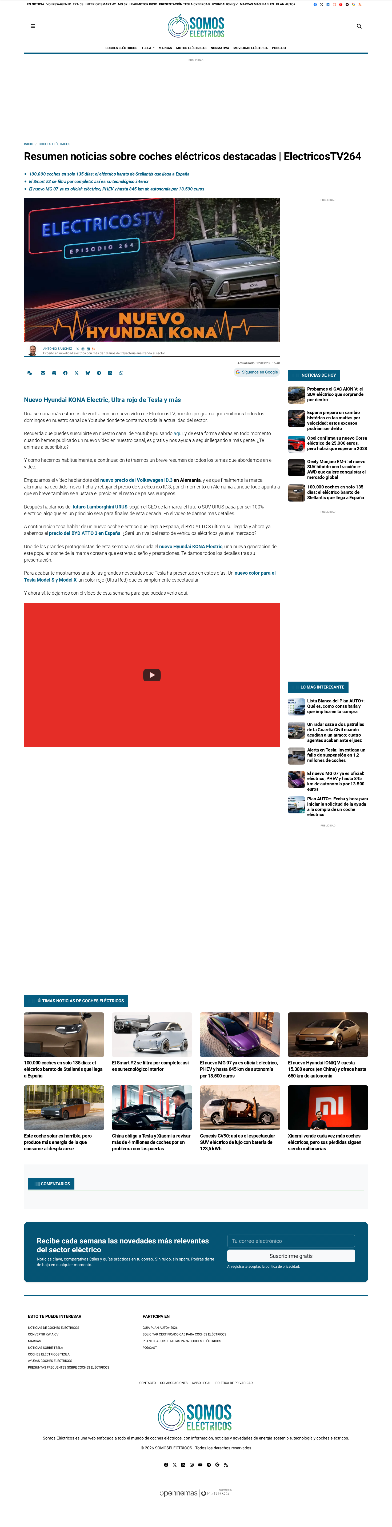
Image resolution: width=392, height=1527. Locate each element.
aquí (178, 433)
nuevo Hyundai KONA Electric (190, 546)
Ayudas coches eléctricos (50, 1361)
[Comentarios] (30, 373)
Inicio (28, 144)
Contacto (147, 1383)
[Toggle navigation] (33, 26)
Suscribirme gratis (291, 1256)
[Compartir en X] (76, 373)
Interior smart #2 (101, 4)
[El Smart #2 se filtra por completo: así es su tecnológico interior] (152, 1034)
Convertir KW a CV (43, 1334)
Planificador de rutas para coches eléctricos (182, 1341)
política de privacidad (282, 1267)
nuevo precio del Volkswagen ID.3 (136, 480)
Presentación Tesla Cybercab (184, 4)
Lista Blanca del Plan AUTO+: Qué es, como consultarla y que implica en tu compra (336, 706)
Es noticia (35, 4)
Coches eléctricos (54, 144)
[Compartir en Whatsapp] (121, 373)
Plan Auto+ (285, 4)
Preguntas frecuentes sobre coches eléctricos (68, 1367)
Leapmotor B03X (143, 4)
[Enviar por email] (43, 373)
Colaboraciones (173, 1383)
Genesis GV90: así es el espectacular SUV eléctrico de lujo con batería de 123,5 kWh (237, 1142)
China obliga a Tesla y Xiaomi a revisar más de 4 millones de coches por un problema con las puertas (151, 1142)
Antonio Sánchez (58, 349)
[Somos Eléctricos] (196, 26)
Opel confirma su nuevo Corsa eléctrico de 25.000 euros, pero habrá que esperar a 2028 (337, 443)
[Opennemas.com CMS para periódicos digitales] (196, 1498)
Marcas (34, 1341)
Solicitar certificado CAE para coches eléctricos (184, 1334)
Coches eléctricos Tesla (49, 1354)
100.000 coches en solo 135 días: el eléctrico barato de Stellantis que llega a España (109, 174)
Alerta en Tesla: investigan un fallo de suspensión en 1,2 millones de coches (336, 755)
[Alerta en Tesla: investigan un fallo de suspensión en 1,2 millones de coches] (296, 755)
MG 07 (122, 4)
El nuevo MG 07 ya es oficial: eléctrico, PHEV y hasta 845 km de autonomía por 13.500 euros (117, 189)
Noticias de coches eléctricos (53, 1328)
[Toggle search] (359, 26)
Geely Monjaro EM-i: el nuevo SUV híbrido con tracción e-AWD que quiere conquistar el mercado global (336, 469)
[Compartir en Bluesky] (87, 373)
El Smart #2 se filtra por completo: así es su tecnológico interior (89, 181)
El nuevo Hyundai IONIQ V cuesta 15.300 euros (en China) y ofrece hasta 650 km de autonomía (327, 1069)
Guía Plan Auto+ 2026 (160, 1328)
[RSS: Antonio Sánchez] (93, 349)
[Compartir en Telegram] (99, 373)
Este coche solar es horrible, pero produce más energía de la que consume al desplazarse (58, 1142)
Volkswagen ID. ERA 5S (64, 4)
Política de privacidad (234, 1383)
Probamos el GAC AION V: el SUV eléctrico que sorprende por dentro (335, 394)
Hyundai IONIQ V (225, 4)
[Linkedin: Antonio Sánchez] (88, 349)
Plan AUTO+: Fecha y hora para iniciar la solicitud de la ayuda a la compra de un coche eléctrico (337, 806)
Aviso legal (201, 1383)
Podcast (150, 1348)
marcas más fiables (257, 4)
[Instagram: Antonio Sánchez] (83, 349)
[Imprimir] (54, 373)
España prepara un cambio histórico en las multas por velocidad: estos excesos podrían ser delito (333, 420)
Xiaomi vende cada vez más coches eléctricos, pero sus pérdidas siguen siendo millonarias (324, 1142)
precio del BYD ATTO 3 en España (85, 533)
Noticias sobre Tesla (45, 1348)
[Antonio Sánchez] (32, 349)
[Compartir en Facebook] (65, 373)
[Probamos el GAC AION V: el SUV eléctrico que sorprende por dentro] (296, 394)
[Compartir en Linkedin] (110, 373)
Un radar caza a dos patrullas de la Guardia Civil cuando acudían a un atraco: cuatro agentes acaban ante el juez (335, 732)
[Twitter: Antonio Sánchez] (77, 349)
